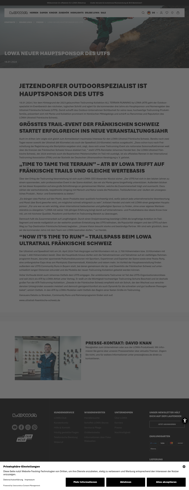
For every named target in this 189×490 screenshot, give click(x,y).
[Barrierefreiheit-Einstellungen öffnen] (185, 420)
